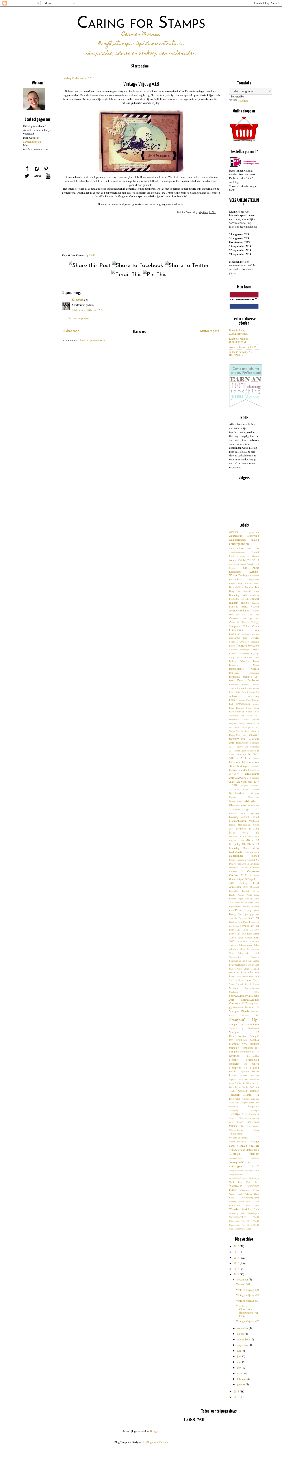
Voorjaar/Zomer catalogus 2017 (244, 1164)
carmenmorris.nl (32, 142)
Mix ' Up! (239, 840)
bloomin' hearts (251, 591)
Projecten (242, 918)
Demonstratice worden (244, 668)
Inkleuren (234, 762)
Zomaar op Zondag (242, 1228)
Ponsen (239, 910)
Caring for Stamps (141, 23)
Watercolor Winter (249, 1189)
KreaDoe (255, 809)
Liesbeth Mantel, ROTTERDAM (239, 340)
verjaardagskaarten (238, 1137)
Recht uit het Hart (249, 925)
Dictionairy (234, 672)
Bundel (255, 598)
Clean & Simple (239, 622)
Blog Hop (235, 591)
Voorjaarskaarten (236, 1174)
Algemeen (244, 556)
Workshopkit (253, 1213)
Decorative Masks (244, 665)
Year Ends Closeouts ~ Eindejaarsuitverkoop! (247, 1311)
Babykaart (254, 575)
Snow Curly (252, 980)
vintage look (252, 1149)
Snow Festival (236, 984)
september (243, 1339)
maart (240, 1373)
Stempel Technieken (244, 1060)
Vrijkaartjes (254, 1178)
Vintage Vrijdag (244, 1153)
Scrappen (255, 957)
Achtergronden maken (244, 540)
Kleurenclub (253, 797)
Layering (254, 813)
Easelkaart (233, 684)
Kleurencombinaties (243, 801)
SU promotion (252, 1079)
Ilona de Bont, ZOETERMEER (238, 332)
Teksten (245, 1098)
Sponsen (233, 988)
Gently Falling (251, 719)
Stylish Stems (236, 1079)
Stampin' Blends (239, 1011)
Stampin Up (252, 1007)
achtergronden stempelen (239, 545)
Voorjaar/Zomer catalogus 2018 (244, 1170)
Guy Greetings (242, 731)
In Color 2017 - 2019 (244, 756)
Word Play (252, 1205)
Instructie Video (238, 770)
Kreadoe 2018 (237, 813)
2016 (237, 1263)
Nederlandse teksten (244, 856)
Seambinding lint (237, 960)
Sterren (244, 1075)
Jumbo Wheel (251, 789)
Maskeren (254, 820)
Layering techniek (239, 817)
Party (231, 910)
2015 (237, 1269)
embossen (234, 696)
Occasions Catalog (238, 867)
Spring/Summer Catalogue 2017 (244, 1001)
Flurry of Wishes (243, 711)
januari (241, 1384)
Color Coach (251, 626)
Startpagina (140, 66)
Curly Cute (234, 657)
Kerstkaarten (236, 793)
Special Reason (252, 984)
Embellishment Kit (250, 692)
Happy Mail (234, 734)
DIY (256, 676)
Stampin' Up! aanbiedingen (244, 1024)
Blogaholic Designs (157, 1442)
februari (242, 1379)
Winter (256, 1201)
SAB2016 (254, 941)
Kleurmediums (237, 805)
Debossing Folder (249, 661)
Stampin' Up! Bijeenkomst (244, 1028)
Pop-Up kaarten (252, 910)
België (232, 583)
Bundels (233, 603)
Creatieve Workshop (247, 645)
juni (239, 1356)
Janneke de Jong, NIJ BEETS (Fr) (240, 353)
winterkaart (235, 1205)
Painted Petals (244, 894)
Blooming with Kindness (244, 595)
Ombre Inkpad (236, 879)
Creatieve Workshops (239, 649)
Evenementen (243, 703)
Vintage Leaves (237, 1149)
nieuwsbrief (250, 859)
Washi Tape (252, 1182)
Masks (232, 824)
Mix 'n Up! (252, 840)
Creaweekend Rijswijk (248, 653)
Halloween (254, 731)
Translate (243, 101)
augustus (242, 1345)
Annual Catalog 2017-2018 (244, 560)
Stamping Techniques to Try (244, 1051)
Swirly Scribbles (243, 1083)
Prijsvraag (247, 914)
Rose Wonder (245, 937)
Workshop (234, 1209)
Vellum (255, 1129)
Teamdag (254, 1090)
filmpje (255, 703)
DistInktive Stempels (240, 676)
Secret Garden (252, 960)
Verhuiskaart (235, 1133)
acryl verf (253, 548)
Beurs (256, 583)
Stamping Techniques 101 (244, 1047)
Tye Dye (245, 1125)
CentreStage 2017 (250, 618)
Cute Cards (246, 657)
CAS (250, 614)
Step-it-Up (244, 1071)
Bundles (255, 602)
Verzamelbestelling (237, 1141)
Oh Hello (254, 875)
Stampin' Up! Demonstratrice (244, 1034)
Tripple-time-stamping (249, 1118)
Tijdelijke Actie (238, 1114)
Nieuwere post (209, 331)
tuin (231, 1121)
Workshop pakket (237, 1213)
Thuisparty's (253, 1106)
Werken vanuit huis (239, 1201)
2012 (237, 1397)
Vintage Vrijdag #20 (247, 1290)
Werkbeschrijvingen (250, 1197)
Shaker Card (253, 964)
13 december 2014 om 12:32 (87, 310)
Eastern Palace (244, 688)
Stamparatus (238, 1007)
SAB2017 (233, 945)
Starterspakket (253, 1056)
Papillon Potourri (251, 906)
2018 (237, 1252)
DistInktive (254, 672)
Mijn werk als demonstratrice (244, 834)
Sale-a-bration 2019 (248, 953)
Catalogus (234, 618)
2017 (237, 1258)
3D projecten (250, 532)
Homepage (139, 332)
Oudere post (71, 331)
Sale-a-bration (246, 945)
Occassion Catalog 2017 (244, 873)
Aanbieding (235, 536)
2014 (237, 1274)
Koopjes (246, 809)
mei (239, 1362)
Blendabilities (236, 587)
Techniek (234, 1095)
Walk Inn (235, 1182)
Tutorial (239, 1121)
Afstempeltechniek (237, 552)
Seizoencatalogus (238, 964)
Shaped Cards (235, 968)
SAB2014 (242, 941)
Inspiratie (255, 766)
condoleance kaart (238, 637)
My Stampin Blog (207, 212)
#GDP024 (233, 532)
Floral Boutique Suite (240, 707)
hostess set (251, 750)
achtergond (253, 535)
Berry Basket (244, 583)
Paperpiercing (235, 906)
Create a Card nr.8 (239, 641)
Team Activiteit (238, 1090)
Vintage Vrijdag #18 (247, 1301)
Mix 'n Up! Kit (237, 844)
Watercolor (235, 1186)
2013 (237, 1391)
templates (254, 1098)
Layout (255, 817)
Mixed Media (251, 848)
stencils (232, 1071)
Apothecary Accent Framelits (242, 564)
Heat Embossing (250, 734)
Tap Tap (249, 1087)
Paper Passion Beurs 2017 (247, 902)
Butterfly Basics (238, 606)
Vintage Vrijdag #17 (247, 1321)
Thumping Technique (244, 1110)
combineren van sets (250, 633)
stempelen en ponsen (244, 1063)
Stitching (255, 1075)
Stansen (234, 1055)
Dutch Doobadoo (248, 680)
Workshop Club (250, 1209)
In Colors (254, 758)
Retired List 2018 (237, 933)
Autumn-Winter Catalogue (244, 574)
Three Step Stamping (238, 1102)
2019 (237, 1246)
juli (239, 1351)
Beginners (254, 579)
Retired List (234, 929)
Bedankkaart (235, 579)
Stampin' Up (250, 1015)
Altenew (255, 556)
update (256, 1125)
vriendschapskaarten (238, 1178)
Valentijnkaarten (236, 1129)
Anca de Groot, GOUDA (242, 347)
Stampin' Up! (244, 1020)
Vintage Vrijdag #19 (247, 1295)
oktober (241, 1334)
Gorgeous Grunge (237, 723)
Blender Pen (252, 587)
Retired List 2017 (250, 929)
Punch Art (253, 918)
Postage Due (235, 914)
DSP (231, 680)
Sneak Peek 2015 (251, 976)
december (243, 1279)
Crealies (255, 637)
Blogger (154, 1431)
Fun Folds (246, 715)
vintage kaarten (248, 1145)
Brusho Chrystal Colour (240, 598)
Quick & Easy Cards (238, 921)
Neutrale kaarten (236, 859)
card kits (240, 614)
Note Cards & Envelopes (248, 863)
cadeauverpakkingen (239, 610)
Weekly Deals (236, 1193)
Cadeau (255, 606)
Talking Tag (240, 1087)
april (240, 1368)
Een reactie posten (78, 318)
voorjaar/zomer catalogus (244, 1157)
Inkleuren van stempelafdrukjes (244, 764)
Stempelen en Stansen (244, 1067)
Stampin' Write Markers (244, 1044)
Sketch (238, 976)
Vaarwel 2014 (243, 1284)
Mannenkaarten (238, 821)
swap (231, 1083)
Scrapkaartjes (235, 957)
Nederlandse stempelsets (244, 852)
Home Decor (240, 750)
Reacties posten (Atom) (93, 340)
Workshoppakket (238, 1217)
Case (257, 614)
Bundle (245, 602)
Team (256, 1087)
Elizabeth (77, 299)
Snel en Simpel (236, 980)
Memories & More (247, 828)
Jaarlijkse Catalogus (250, 777)
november (243, 1328)
